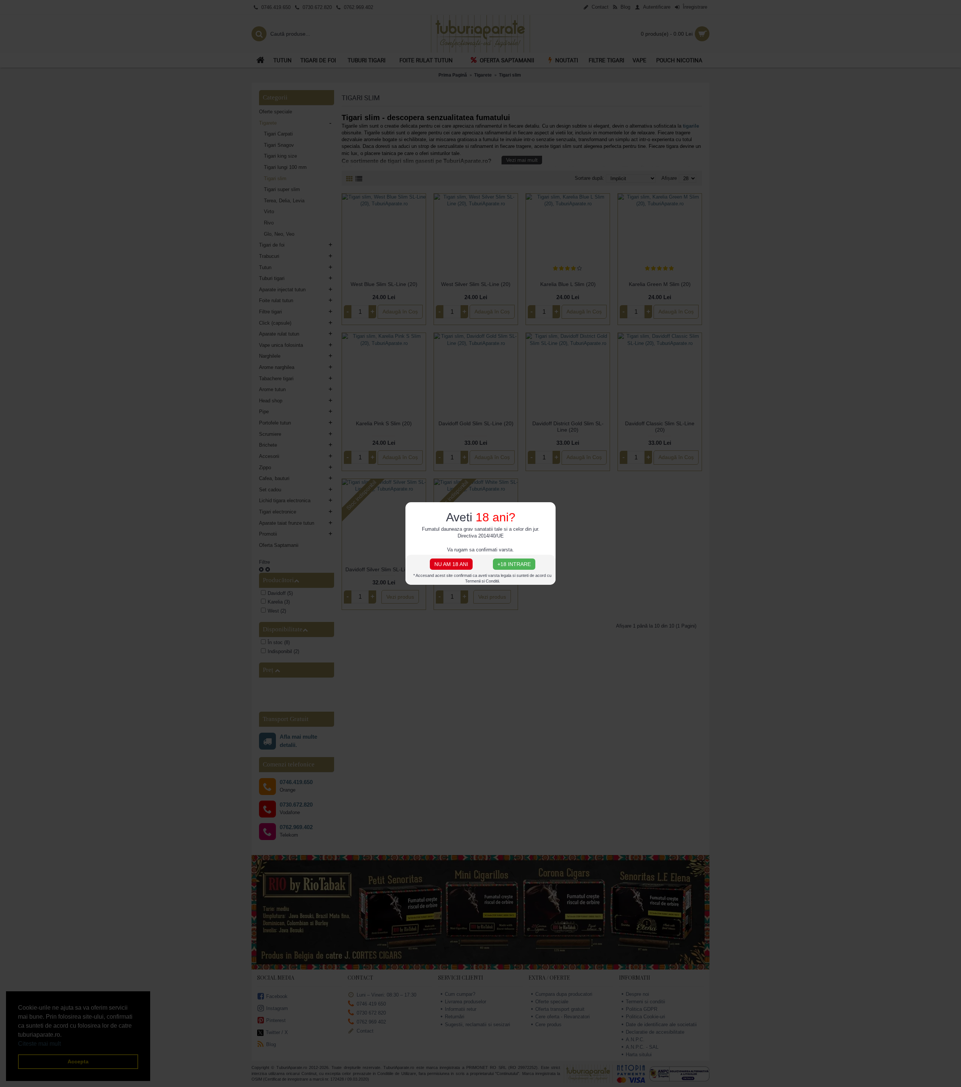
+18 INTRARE (514, 564)
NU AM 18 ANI (451, 564)
